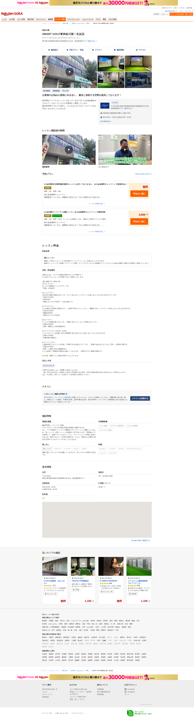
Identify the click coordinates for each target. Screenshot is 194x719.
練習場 (50, 19)
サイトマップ (189, 11)
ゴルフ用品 (112, 19)
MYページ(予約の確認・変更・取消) (181, 14)
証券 (175, 8)
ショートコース (87, 19)
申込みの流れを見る (142, 174)
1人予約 (12, 19)
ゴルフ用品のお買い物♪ (78, 689)
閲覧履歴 (156, 14)
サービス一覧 (47, 713)
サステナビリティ (77, 713)
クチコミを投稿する (140, 398)
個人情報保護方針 (103, 692)
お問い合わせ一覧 (61, 713)
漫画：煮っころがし (77, 699)
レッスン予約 (60, 19)
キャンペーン (41, 19)
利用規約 (45, 697)
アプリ (98, 19)
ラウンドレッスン (73, 19)
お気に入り (164, 14)
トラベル (181, 8)
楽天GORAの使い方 (171, 11)
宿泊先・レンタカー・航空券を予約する (80, 693)
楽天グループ (166, 8)
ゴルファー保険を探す (78, 697)
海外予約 (31, 19)
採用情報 (100, 694)
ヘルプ (181, 11)
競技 (104, 19)
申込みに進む (139, 193)
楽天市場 (189, 8)
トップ (4, 19)
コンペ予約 (21, 19)
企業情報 (100, 689)
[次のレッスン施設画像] (152, 580)
